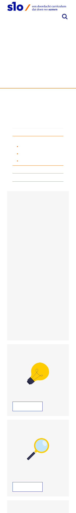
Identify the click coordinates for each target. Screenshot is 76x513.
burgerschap (24, 169)
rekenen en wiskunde (30, 140)
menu (46, 17)
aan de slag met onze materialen (41, 160)
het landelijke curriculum (36, 146)
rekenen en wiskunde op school (40, 153)
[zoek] (65, 16)
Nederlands (24, 132)
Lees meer (24, 406)
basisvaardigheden (38, 79)
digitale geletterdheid (30, 177)
